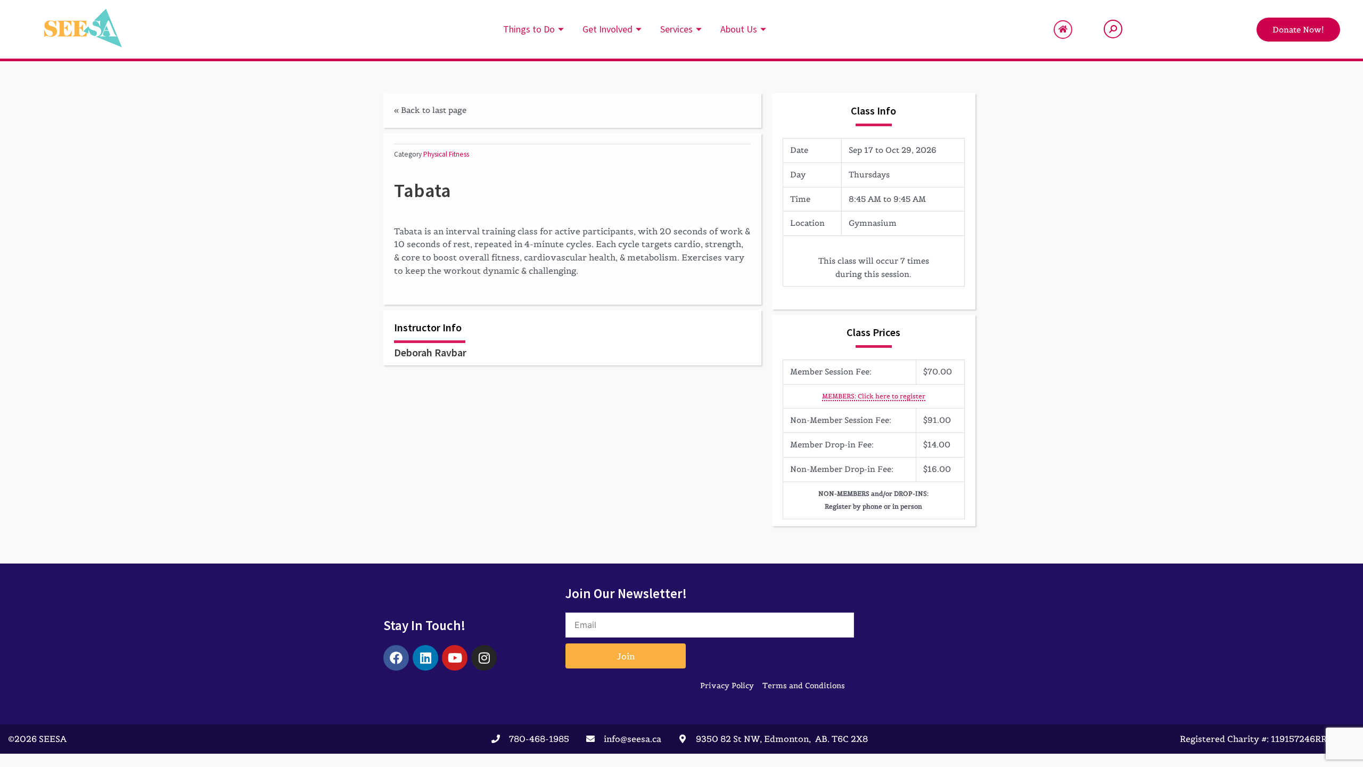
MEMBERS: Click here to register (873, 396)
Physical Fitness (446, 154)
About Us (738, 29)
